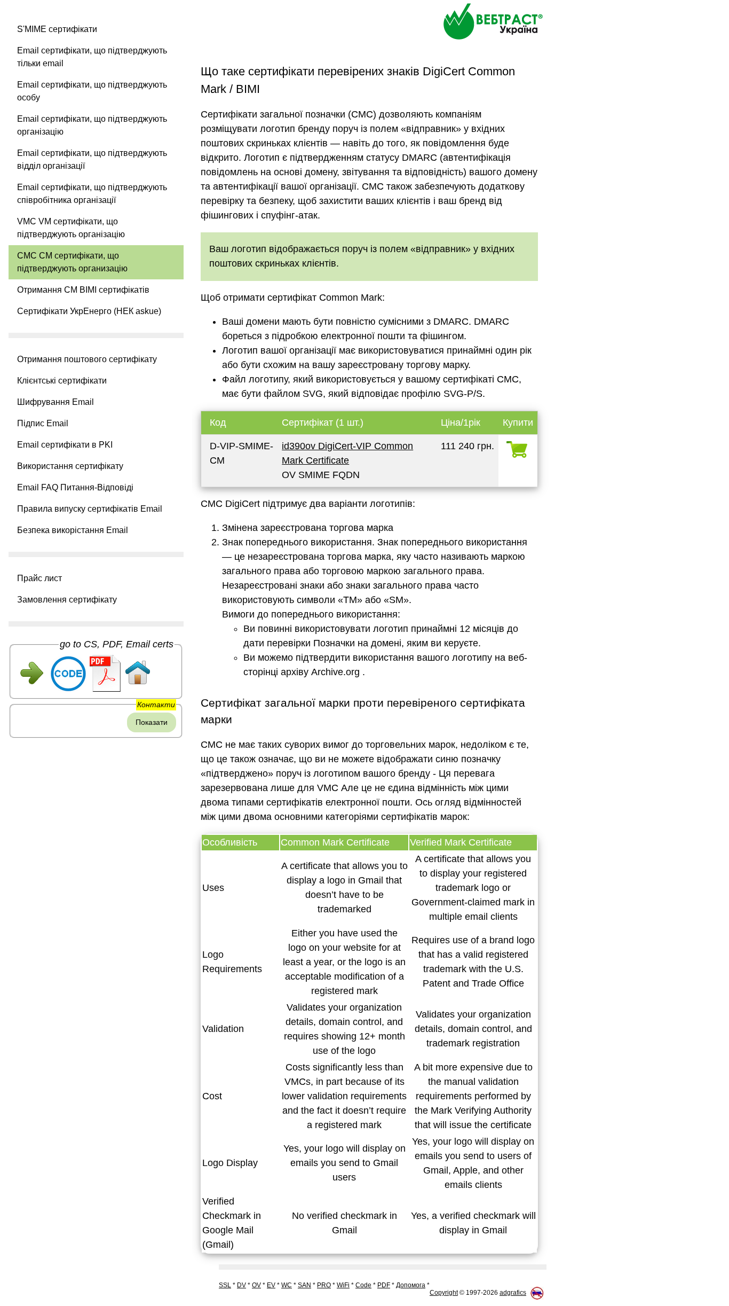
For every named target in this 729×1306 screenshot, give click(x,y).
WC (286, 1285)
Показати (152, 722)
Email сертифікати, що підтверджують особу (92, 91)
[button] (96, 753)
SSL (225, 1285)
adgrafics (513, 1292)
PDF (383, 1285)
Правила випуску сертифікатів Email (89, 508)
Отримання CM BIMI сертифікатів (83, 289)
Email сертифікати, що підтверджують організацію (92, 125)
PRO (324, 1285)
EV (271, 1285)
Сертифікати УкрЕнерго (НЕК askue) (89, 311)
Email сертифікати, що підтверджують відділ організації (92, 159)
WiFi (343, 1285)
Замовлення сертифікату (67, 599)
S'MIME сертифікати (57, 29)
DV (241, 1285)
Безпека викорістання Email (72, 530)
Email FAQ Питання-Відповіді (75, 487)
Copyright (444, 1292)
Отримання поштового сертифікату (87, 359)
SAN (304, 1285)
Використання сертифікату (70, 466)
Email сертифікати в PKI (65, 444)
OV (256, 1285)
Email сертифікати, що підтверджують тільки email (92, 57)
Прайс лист (39, 578)
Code (363, 1285)
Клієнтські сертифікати (62, 380)
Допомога (410, 1285)
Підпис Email (42, 423)
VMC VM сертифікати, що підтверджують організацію (71, 228)
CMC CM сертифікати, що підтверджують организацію (72, 262)
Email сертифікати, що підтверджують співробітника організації (92, 194)
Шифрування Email (55, 401)
